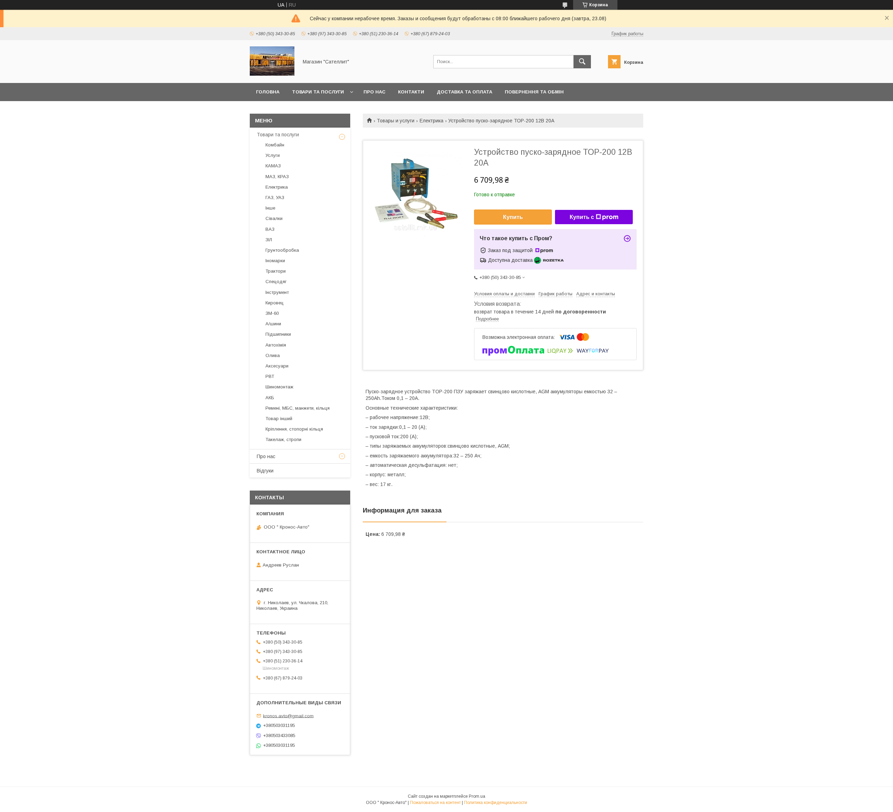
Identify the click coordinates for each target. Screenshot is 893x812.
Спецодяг (276, 281)
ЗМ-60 (272, 313)
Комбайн (274, 144)
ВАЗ (270, 229)
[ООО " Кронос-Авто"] (272, 74)
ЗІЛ (268, 239)
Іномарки (275, 260)
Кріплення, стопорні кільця (294, 429)
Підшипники (278, 334)
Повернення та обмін (534, 91)
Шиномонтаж (279, 386)
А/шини (273, 323)
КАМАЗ (273, 165)
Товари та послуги (318, 91)
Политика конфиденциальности (495, 802)
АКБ (269, 397)
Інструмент (277, 292)
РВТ (269, 376)
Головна (267, 91)
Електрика (431, 120)
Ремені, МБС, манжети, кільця (297, 408)
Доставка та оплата (464, 91)
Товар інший (278, 418)
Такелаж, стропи (283, 439)
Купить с (582, 217)
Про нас (374, 91)
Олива (272, 355)
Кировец (274, 302)
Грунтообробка (282, 250)
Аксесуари (276, 366)
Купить (513, 217)
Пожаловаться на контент (435, 802)
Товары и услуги (395, 120)
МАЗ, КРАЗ (277, 176)
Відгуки (265, 470)
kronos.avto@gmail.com (288, 715)
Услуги (272, 155)
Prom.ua (477, 796)
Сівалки (274, 218)
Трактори (275, 271)
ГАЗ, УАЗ (274, 197)
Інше (270, 208)
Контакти (411, 91)
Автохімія (275, 345)
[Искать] (582, 61)
